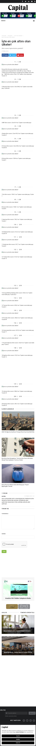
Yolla (4, 551)
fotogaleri (10, 35)
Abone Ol (32, 713)
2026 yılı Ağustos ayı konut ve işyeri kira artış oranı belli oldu (18, 432)
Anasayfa (4, 35)
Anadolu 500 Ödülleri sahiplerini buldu (18, 598)
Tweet (13, 55)
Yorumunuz (5, 513)
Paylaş (6, 55)
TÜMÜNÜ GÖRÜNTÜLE (27, 612)
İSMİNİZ (4, 533)
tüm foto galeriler (18, 35)
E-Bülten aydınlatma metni (11, 716)
